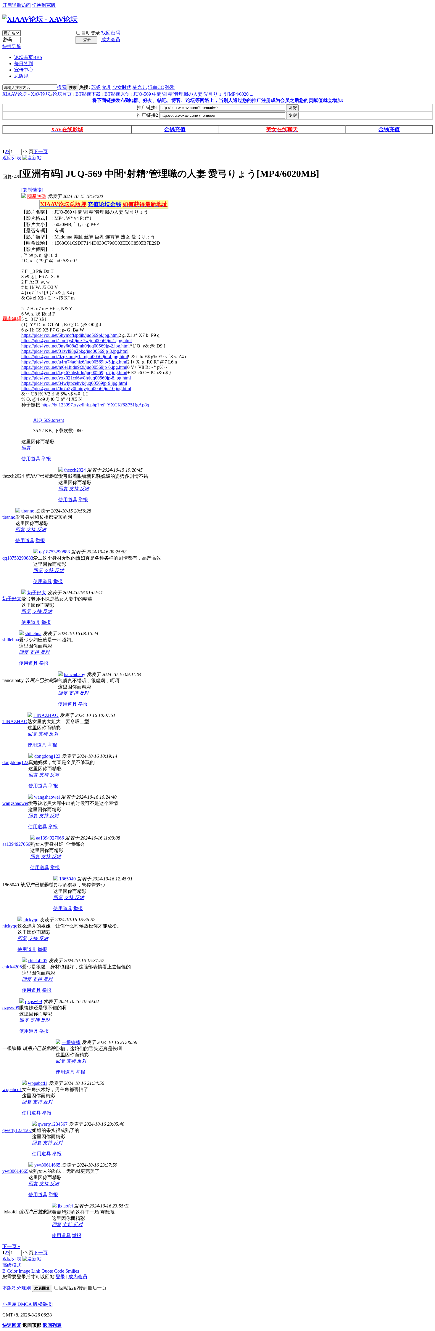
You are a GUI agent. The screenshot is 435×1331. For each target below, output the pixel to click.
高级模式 (11, 1265)
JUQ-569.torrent (48, 420)
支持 (74, 488)
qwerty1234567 (17, 1130)
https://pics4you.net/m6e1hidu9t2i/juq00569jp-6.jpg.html (74, 367)
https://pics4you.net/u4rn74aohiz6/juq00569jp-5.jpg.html (74, 361)
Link (35, 1271)
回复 (26, 447)
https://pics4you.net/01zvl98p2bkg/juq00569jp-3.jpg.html (74, 351)
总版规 (21, 76)
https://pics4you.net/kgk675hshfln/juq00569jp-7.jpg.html (74, 372)
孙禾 (170, 87)
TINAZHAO (15, 721)
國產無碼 (11, 318)
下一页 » (11, 1246)
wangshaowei (15, 803)
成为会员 (110, 39)
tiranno (8, 517)
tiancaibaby (74, 674)
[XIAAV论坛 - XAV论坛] (40, 19)
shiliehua (10, 639)
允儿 (106, 87)
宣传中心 (23, 69)
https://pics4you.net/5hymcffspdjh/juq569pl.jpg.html (70, 335)
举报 (46, 458)
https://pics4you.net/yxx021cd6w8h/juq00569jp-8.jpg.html (76, 377)
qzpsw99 (10, 1007)
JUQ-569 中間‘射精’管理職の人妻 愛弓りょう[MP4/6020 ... (193, 94)
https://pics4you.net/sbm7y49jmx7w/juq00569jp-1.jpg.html (76, 340)
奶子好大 (11, 598)
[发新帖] (31, 157)
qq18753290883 (17, 557)
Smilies (72, 1271)
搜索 (62, 87)
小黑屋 (9, 1304)
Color (12, 1271)
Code (59, 1271)
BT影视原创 (117, 94)
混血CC (156, 87)
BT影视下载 (88, 94)
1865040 (67, 878)
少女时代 (121, 87)
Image (24, 1271)
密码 (7, 39)
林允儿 (140, 87)
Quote (47, 1271)
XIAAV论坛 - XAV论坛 (26, 94)
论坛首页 (28, 57)
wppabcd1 (12, 1089)
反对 (84, 488)
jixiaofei (65, 1205)
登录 (60, 1276)
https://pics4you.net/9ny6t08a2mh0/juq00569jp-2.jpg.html (75, 345)
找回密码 (110, 32)
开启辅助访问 (16, 5)
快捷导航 (11, 46)
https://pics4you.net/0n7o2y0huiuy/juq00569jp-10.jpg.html (76, 388)
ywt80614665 (15, 1171)
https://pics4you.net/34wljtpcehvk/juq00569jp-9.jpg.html (74, 383)
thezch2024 (75, 470)
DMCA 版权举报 (34, 1304)
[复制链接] (32, 189)
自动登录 (90, 33)
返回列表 (11, 157)
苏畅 (96, 87)
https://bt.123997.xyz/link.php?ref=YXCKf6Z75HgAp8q (95, 404)
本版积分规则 (16, 1287)
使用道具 (30, 458)
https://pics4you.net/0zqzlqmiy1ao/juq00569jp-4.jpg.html (74, 356)
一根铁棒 (71, 1042)
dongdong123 (15, 762)
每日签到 (23, 63)
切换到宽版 (44, 5)
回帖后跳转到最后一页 (83, 1287)
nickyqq (9, 925)
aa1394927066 (16, 844)
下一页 (40, 151)
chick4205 (12, 966)
